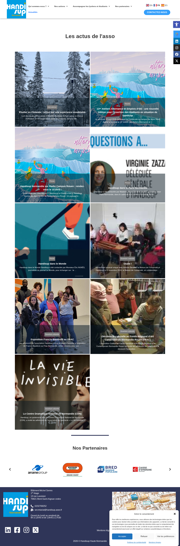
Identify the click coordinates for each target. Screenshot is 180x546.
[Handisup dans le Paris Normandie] (127, 164)
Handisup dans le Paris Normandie (127, 188)
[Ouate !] (127, 240)
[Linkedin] (176, 41)
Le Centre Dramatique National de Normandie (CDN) (52, 413)
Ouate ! (128, 263)
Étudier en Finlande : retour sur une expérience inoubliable (52, 112)
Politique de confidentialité (136, 542)
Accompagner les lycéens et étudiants (90, 6)
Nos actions (59, 6)
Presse (52, 181)
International (52, 107)
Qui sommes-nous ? (37, 6)
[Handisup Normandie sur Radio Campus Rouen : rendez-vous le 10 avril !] (52, 164)
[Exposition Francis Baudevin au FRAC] (52, 316)
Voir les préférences (165, 536)
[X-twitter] (176, 61)
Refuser (144, 536)
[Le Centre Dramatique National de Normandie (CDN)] (52, 392)
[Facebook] (176, 54)
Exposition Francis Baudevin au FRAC (52, 339)
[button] (176, 24)
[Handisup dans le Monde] (52, 240)
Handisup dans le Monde (52, 263)
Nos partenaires (122, 6)
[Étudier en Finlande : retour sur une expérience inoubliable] (52, 89)
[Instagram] (176, 47)
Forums (127, 104)
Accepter (122, 536)
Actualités (32, 12)
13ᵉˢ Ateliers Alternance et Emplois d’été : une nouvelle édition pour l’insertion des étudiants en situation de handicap (128, 112)
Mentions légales (155, 542)
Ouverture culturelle (127, 258)
